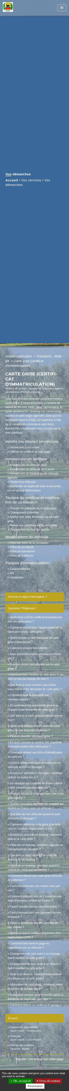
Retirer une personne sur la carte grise (34, 525)
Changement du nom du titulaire (30, 529)
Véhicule (15, 1036)
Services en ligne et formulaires (26, 596)
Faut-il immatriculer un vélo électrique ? (34, 906)
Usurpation (17, 577)
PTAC (32, 419)
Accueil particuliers (19, 356)
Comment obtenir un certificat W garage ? (36, 1005)
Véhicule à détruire (21, 555)
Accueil (11, 180)
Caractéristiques (20, 568)
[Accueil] (16, 8)
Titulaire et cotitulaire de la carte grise (33, 508)
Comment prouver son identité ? (30, 648)
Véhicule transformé (22, 551)
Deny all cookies (49, 1081)
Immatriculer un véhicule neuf (28, 464)
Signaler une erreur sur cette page (39, 1059)
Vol (12, 573)
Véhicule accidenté (22, 547)
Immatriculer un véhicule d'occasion (32, 469)
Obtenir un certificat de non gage (30, 451)
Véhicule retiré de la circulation (29, 542)
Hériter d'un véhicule (23, 481)
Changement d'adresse (24, 512)
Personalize (35, 1086)
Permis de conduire (22, 1045)
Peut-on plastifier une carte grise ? (31, 736)
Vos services (31, 180)
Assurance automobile (24, 1027)
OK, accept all (22, 1081)
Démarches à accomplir (24, 447)
